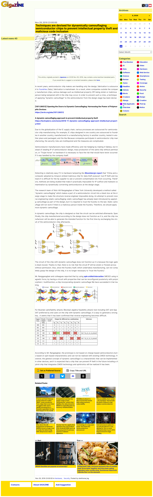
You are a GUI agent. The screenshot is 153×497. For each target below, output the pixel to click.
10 (126, 33)
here (98, 80)
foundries (43, 89)
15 (149, 33)
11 (130, 33)
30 (121, 46)
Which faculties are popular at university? (51, 466)
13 (140, 33)
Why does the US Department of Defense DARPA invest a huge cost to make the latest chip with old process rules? (45, 428)
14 (144, 33)
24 (126, 42)
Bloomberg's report (93, 173)
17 (126, 37)
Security (67, 478)
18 (130, 37)
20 (140, 37)
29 (149, 42)
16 (121, 37)
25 (130, 42)
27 (140, 42)
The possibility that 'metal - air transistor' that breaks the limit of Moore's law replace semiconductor (105, 401)
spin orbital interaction (94, 276)
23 (121, 42)
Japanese (63, 77)
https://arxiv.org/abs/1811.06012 (49, 112)
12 (135, 33)
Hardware (58, 478)
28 (145, 42)
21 (144, 37)
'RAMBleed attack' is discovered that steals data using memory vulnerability (84, 401)
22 (149, 37)
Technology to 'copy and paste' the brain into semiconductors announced (85, 427)
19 (135, 37)
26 (135, 42)
